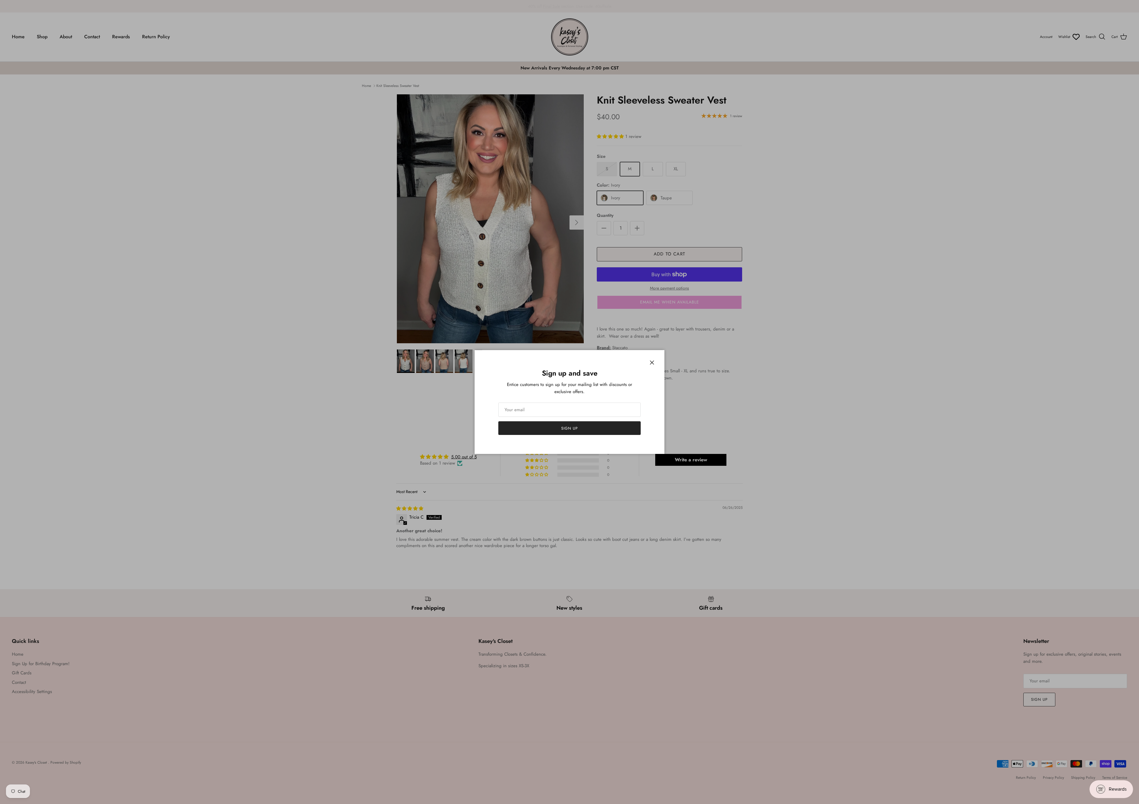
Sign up (569, 428)
